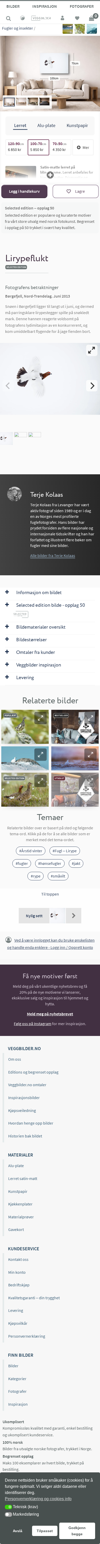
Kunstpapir (17, 1191)
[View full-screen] (91, 350)
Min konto (17, 1272)
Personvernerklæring (26, 1336)
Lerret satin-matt (22, 1178)
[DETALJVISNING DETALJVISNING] (50, 386)
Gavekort (16, 1229)
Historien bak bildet (25, 1135)
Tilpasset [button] (45, 1531)
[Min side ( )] (63, 19)
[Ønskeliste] (77, 19)
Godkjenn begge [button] (77, 1531)
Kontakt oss (18, 1259)
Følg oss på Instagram (32, 1023)
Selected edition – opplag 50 (29, 207)
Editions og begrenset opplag (33, 1072)
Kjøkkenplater (20, 1203)
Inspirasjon (44, 6)
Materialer (20, 1155)
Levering (15, 1310)
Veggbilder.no (24, 1048)
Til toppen (50, 894)
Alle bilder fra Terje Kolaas (52, 555)
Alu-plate (16, 1165)
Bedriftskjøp (18, 1284)
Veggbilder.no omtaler (27, 1084)
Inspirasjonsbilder (24, 1097)
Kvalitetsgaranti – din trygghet (34, 1297)
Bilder (12, 6)
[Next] (91, 385)
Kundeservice (23, 1249)
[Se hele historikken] (73, 915)
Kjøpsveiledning (22, 1110)
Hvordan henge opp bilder (30, 1123)
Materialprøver (21, 1216)
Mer (86, 147)
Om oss (14, 1059)
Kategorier (17, 1378)
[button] (40, 718)
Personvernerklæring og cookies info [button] (38, 1499)
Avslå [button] (17, 1531)
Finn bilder (20, 1355)
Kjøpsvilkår (17, 1323)
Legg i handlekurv (24, 191)
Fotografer (82, 6)
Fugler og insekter (17, 28)
